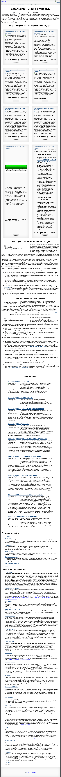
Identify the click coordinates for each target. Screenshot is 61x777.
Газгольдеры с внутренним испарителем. (25, 456)
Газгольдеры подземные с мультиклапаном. (26, 409)
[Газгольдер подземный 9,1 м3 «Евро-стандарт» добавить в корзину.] (16, 235)
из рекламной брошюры (24, 724)
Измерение (8, 762)
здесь (55, 312)
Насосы (7, 727)
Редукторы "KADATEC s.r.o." (13, 609)
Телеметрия (8, 601)
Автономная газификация (12, 563)
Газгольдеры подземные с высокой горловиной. (27, 439)
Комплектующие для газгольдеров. (22, 516)
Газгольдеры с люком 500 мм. (20, 398)
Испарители (8, 653)
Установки (8, 675)
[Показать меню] (57, 2)
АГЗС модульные (10, 662)
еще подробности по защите (42, 597)
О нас (6, 566)
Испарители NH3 (10, 740)
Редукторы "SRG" (10, 616)
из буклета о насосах (38, 737)
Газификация (8, 752)
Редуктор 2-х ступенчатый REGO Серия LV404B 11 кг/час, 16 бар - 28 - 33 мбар (46, 160)
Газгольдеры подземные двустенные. (23, 475)
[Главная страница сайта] (3, 1)
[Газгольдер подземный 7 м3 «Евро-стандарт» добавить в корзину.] (45, 139)
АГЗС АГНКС (9, 538)
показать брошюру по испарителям (19, 659)
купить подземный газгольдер (37, 346)
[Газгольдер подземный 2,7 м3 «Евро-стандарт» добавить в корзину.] (16, 62)
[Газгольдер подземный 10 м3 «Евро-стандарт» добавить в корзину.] (45, 235)
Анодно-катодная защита (12, 588)
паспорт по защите (11, 599)
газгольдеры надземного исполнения (18, 367)
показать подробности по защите (19, 597)
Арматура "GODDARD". (11, 687)
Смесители (8, 705)
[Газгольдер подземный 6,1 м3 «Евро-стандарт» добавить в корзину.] (45, 101)
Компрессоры (9, 716)
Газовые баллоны (10, 545)
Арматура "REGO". (10, 697)
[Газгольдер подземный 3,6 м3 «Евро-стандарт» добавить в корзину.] (45, 62)
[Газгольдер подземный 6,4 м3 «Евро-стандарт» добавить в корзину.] (16, 139)
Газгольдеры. (20, 4)
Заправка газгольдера (11, 557)
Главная (12, 4)
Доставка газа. (9, 551)
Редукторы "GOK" (10, 641)
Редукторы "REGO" (10, 629)
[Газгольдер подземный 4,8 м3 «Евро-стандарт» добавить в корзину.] (16, 101)
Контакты (7, 536)
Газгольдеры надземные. (18, 424)
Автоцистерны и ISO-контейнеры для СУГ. (25, 495)
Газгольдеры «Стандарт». (18, 381)
